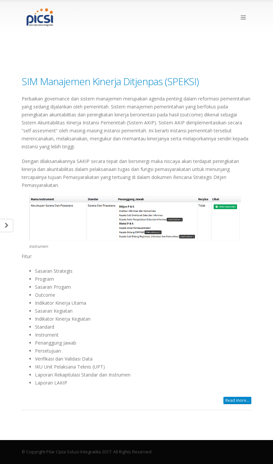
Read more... (237, 400)
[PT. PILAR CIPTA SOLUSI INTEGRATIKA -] (40, 17)
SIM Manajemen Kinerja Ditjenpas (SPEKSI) (110, 81)
